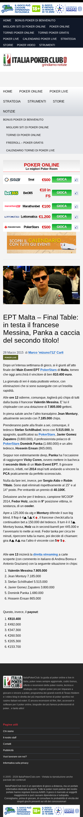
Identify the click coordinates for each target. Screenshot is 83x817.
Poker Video (26, 45)
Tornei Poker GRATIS (53, 32)
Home (7, 20)
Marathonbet (31, 206)
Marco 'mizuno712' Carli (45, 352)
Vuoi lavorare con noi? (15, 756)
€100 (46, 206)
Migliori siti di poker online (24, 26)
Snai (31, 179)
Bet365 (27, 193)
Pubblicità (8, 750)
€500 (46, 179)
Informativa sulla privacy (15, 763)
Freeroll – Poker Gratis (24, 142)
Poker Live (11, 38)
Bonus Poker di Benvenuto (35, 20)
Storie (8, 45)
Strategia (68, 38)
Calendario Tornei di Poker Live (30, 150)
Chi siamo (8, 731)
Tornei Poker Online (18, 32)
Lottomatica (29, 216)
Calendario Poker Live (40, 38)
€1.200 (44, 216)
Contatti (7, 744)
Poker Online (59, 26)
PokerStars (31, 227)
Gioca (62, 179)
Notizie (9, 111)
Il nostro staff (9, 737)
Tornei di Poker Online (23, 135)
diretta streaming (46, 554)
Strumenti (47, 45)
